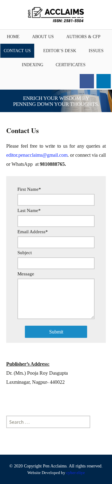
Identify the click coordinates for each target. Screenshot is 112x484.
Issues (96, 50)
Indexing (32, 64)
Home (13, 36)
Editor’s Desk (59, 50)
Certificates (71, 64)
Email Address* (32, 232)
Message (25, 274)
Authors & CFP (83, 36)
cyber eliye (75, 472)
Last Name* (29, 210)
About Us (43, 36)
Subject (24, 252)
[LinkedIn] (103, 81)
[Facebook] (87, 81)
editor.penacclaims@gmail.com (37, 155)
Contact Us (17, 50)
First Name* (29, 189)
